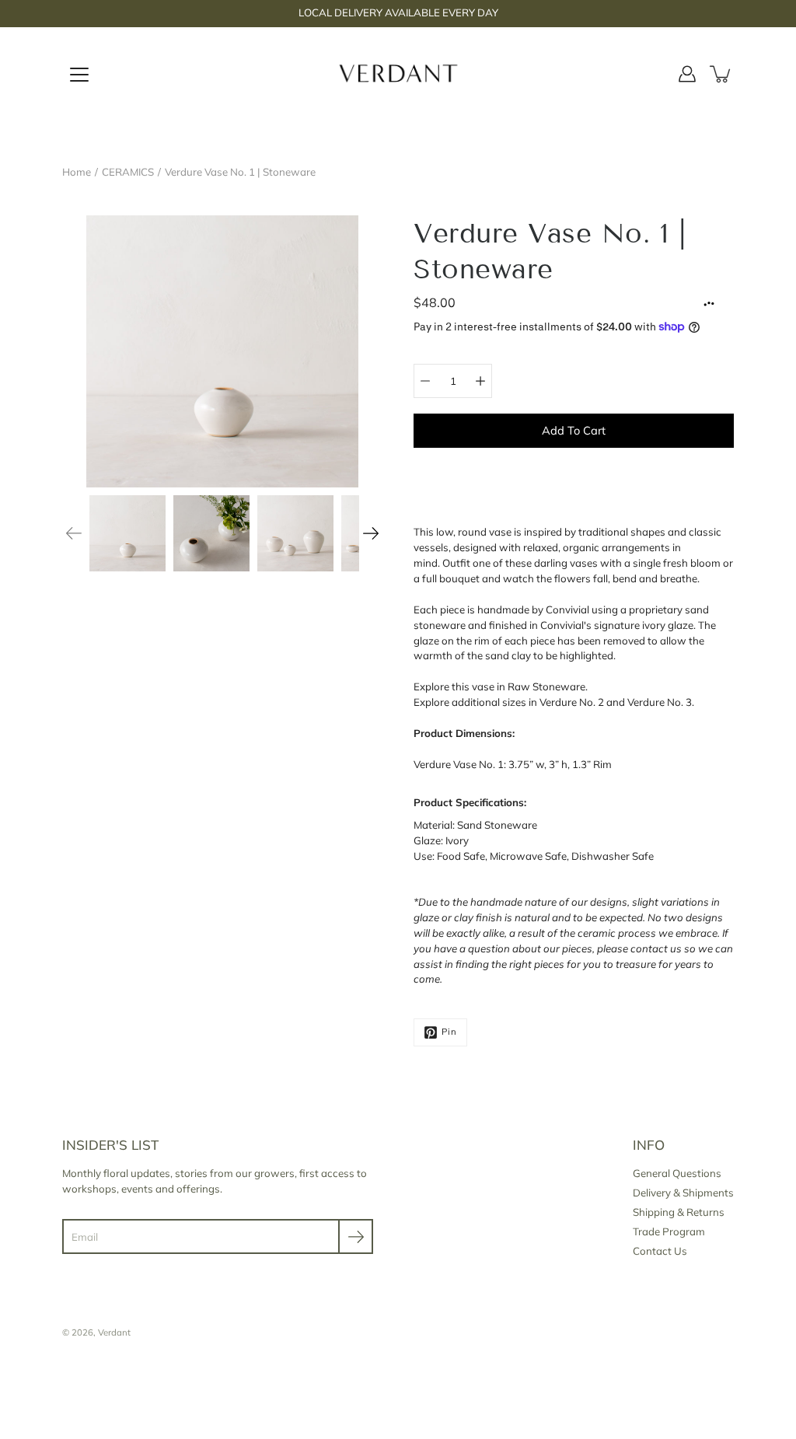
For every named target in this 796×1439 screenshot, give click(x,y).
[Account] (687, 73)
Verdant (114, 1332)
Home (76, 172)
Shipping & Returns (678, 1212)
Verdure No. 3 (659, 702)
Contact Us (660, 1251)
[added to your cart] (721, 73)
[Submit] (355, 1236)
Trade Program (669, 1231)
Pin (449, 1031)
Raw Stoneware (546, 686)
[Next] (370, 533)
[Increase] (480, 381)
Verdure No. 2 (571, 702)
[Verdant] (398, 74)
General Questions (677, 1173)
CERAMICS (128, 172)
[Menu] (79, 74)
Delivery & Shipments (683, 1192)
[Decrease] (425, 381)
